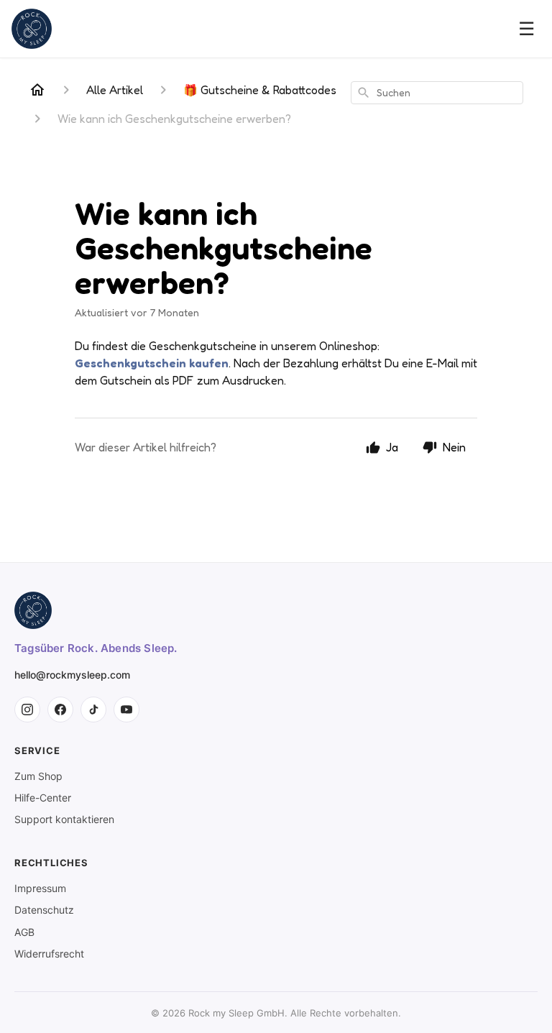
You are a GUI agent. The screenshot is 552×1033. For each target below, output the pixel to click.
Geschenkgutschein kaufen (152, 363)
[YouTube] (126, 709)
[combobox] (437, 92)
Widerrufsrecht (49, 953)
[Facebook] (60, 709)
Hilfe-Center (42, 797)
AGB (24, 932)
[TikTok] (93, 709)
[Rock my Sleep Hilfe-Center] (32, 29)
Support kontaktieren (64, 819)
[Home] (37, 89)
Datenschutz (44, 910)
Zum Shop (38, 776)
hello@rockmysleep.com (72, 675)
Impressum (40, 888)
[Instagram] (27, 709)
